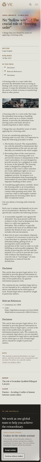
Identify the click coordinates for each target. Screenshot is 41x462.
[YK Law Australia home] (14, 4)
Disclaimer (11, 68)
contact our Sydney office (11, 362)
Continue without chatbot (14, 456)
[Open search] (30, 4)
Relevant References (14, 71)
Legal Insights (7, 51)
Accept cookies (10, 450)
